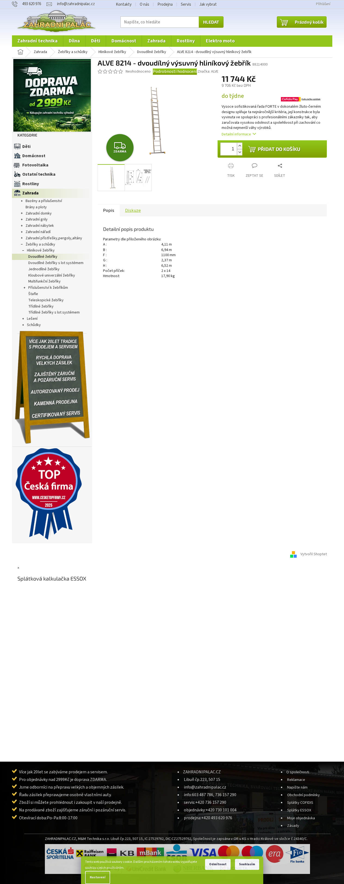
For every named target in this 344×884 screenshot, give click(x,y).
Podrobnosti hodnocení (175, 72)
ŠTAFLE (33, 294)
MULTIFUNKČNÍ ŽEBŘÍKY (44, 281)
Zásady (293, 826)
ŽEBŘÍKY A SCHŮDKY (40, 244)
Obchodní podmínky (303, 795)
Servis (186, 4)
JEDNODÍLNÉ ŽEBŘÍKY (44, 269)
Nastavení (98, 877)
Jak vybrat (208, 4)
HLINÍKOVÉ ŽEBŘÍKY (41, 250)
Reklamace (296, 780)
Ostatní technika (38, 174)
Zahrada (30, 193)
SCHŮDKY (34, 325)
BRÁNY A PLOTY (36, 207)
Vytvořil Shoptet (313, 554)
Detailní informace (236, 134)
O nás (144, 4)
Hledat (211, 21)
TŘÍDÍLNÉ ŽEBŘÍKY (41, 306)
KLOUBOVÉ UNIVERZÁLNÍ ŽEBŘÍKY (51, 275)
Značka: (208, 71)
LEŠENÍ (32, 318)
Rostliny (30, 184)
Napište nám (297, 787)
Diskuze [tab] (133, 210)
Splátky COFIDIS (300, 802)
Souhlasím (247, 864)
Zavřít (245, 161)
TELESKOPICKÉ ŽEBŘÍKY (46, 300)
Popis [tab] (108, 210)
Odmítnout (218, 864)
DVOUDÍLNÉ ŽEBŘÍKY (42, 256)
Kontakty (124, 4)
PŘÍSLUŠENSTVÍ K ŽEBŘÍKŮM (48, 287)
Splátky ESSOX (299, 810)
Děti (26, 147)
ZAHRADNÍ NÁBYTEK (40, 225)
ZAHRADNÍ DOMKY (39, 213)
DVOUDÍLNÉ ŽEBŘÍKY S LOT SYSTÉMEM (55, 263)
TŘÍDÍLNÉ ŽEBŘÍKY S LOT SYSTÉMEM (54, 312)
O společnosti (297, 772)
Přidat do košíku (279, 149)
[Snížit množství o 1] (239, 152)
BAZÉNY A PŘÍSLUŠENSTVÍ (44, 201)
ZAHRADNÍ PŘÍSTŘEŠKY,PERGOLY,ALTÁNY (54, 238)
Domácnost (33, 156)
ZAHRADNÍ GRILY (37, 219)
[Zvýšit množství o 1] (239, 146)
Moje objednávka (301, 818)
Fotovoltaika (35, 165)
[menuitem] (37, 41)
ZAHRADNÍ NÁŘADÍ (38, 232)
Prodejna (165, 4)
